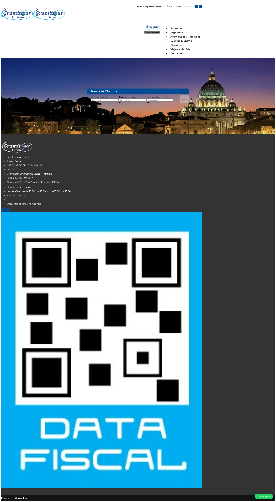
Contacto (176, 53)
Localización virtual (18, 157)
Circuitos (176, 45)
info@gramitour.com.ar (178, 6)
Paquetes (176, 28)
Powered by (14, 498)
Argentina (176, 32)
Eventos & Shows (181, 41)
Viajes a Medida (180, 49)
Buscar (184, 99)
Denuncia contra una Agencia (24, 203)
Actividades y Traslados (185, 36)
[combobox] (105, 101)
